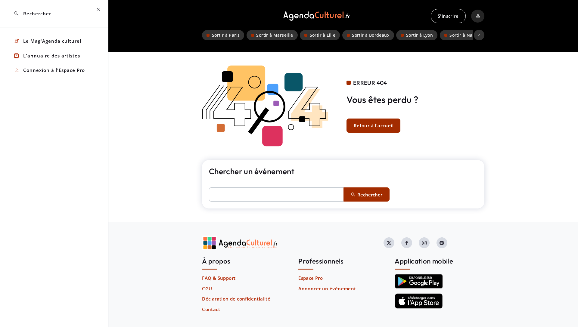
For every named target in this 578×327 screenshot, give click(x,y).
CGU (207, 288)
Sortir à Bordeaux (371, 35)
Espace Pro (310, 278)
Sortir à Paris (226, 35)
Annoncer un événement (327, 288)
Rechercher (32, 13)
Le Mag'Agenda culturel (47, 41)
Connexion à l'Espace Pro (49, 70)
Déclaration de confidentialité (236, 299)
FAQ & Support (218, 278)
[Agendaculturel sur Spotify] (442, 242)
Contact (211, 309)
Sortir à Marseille (274, 35)
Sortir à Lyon (419, 35)
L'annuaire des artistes (47, 55)
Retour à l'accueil (373, 125)
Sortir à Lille (323, 35)
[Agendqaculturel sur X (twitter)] (389, 242)
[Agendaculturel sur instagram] (424, 242)
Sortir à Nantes (465, 35)
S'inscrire (448, 16)
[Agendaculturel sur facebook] (406, 242)
